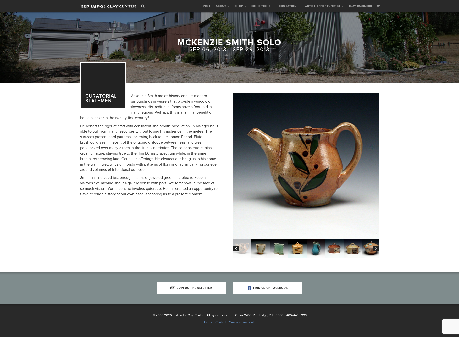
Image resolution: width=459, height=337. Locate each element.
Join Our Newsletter (194, 288)
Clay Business (360, 6)
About (221, 6)
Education (288, 6)
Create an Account (241, 322)
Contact (220, 322)
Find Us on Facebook (270, 288)
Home (208, 322)
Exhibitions (261, 6)
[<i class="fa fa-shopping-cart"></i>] (378, 6)
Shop (239, 6)
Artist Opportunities (323, 6)
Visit (206, 6)
